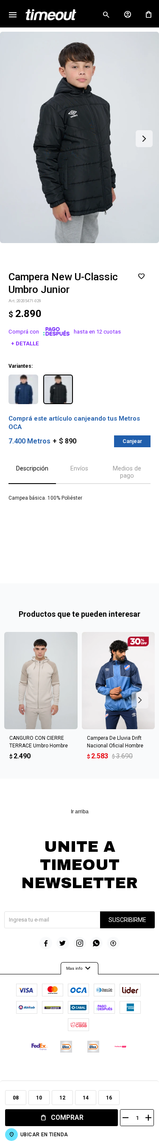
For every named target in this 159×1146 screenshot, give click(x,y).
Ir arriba (80, 812)
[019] (23, 389)
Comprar (67, 1117)
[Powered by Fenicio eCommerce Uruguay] (114, 1072)
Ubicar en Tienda (44, 1135)
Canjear (132, 441)
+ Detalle (25, 343)
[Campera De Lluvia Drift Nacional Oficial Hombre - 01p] (118, 680)
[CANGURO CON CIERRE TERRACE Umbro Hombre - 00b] (41, 680)
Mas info (79, 968)
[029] (58, 389)
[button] (106, 14)
